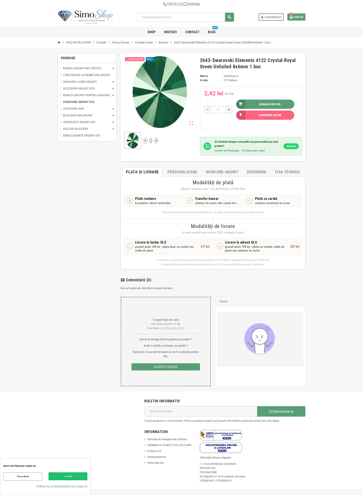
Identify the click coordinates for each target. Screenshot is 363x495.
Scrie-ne (291, 146)
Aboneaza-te (283, 411)
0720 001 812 (175, 3)
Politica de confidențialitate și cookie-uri (61, 486)
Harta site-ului (155, 462)
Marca (204, 76)
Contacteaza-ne (156, 456)
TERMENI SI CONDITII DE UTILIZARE (169, 445)
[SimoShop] (85, 16)
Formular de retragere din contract (167, 439)
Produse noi (154, 451)
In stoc (204, 80)
